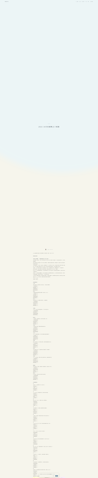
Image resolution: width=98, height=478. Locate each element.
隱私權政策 (53, 474)
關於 (88, 1)
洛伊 (48, 249)
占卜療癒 (77, 1)
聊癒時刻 (7, 1)
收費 (80, 1)
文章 (86, 1)
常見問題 (83, 1)
